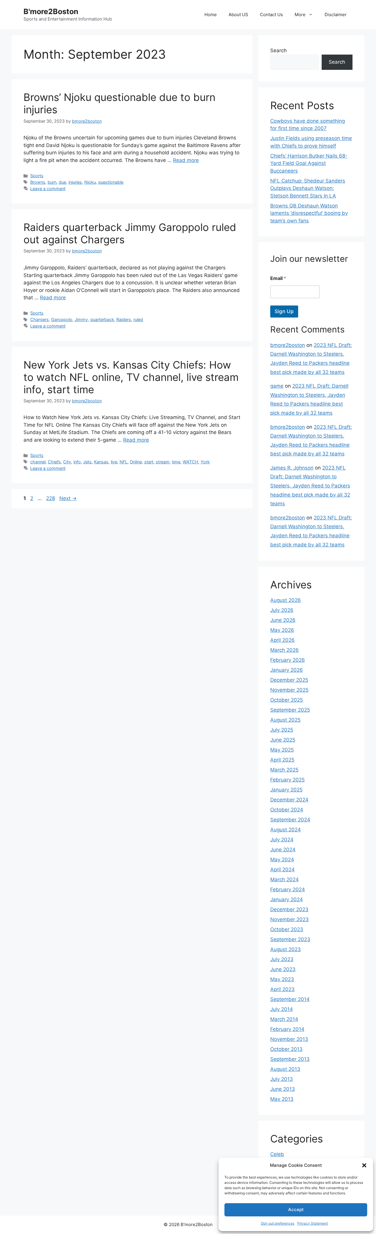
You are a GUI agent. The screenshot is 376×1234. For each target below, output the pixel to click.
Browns (37, 182)
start (148, 461)
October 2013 (286, 1049)
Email (278, 278)
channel (38, 461)
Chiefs (54, 461)
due (62, 182)
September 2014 (290, 999)
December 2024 (289, 800)
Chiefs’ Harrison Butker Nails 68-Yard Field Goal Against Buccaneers (309, 163)
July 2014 (281, 1009)
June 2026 (283, 620)
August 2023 (285, 949)
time (176, 461)
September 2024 (290, 820)
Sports (36, 175)
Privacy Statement (312, 1223)
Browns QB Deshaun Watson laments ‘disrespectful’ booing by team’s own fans (309, 213)
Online (136, 461)
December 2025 (289, 680)
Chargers (39, 319)
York (205, 461)
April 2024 (282, 869)
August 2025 (285, 720)
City (67, 461)
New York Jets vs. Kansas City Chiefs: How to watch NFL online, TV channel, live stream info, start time (131, 377)
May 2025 (282, 750)
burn (52, 182)
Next (68, 498)
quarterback (102, 319)
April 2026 (282, 640)
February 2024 (287, 889)
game (276, 386)
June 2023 (283, 969)
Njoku (90, 182)
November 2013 (289, 1039)
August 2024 (285, 830)
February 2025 (287, 780)
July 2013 (281, 1079)
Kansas (101, 461)
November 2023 (289, 919)
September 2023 (290, 939)
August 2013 (285, 1069)
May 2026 (282, 630)
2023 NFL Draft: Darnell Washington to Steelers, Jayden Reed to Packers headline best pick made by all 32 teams (310, 486)
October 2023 (286, 929)
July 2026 (281, 610)
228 (51, 498)
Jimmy (81, 319)
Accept (296, 1209)
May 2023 (282, 979)
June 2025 (282, 740)
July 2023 (281, 959)
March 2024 (284, 879)
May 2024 (282, 859)
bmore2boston (287, 345)
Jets (87, 461)
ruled (138, 319)
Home (210, 14)
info (77, 461)
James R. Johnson (291, 468)
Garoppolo (61, 319)
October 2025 (286, 700)
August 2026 (285, 600)
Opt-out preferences (277, 1223)
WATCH (190, 461)
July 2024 (281, 840)
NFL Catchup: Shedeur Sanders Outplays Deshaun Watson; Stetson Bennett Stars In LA (307, 188)
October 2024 (286, 810)
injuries (75, 182)
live (114, 461)
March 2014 (284, 1019)
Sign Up (284, 311)
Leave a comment (48, 188)
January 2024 (286, 899)
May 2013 (281, 1099)
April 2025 (282, 760)
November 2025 (289, 690)
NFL (123, 461)
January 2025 (286, 790)
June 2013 (282, 1089)
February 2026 (287, 660)
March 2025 (284, 770)
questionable (110, 182)
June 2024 (283, 850)
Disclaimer (336, 14)
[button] (364, 1165)
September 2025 (290, 710)
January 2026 (286, 670)
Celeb (277, 1154)
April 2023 (282, 989)
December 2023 (289, 909)
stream (162, 461)
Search (278, 50)
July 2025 (281, 730)
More (300, 14)
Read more (186, 160)
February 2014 (287, 1029)
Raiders (123, 319)
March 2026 (284, 650)
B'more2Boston (51, 11)
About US (238, 14)
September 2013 (290, 1059)
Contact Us (271, 14)
